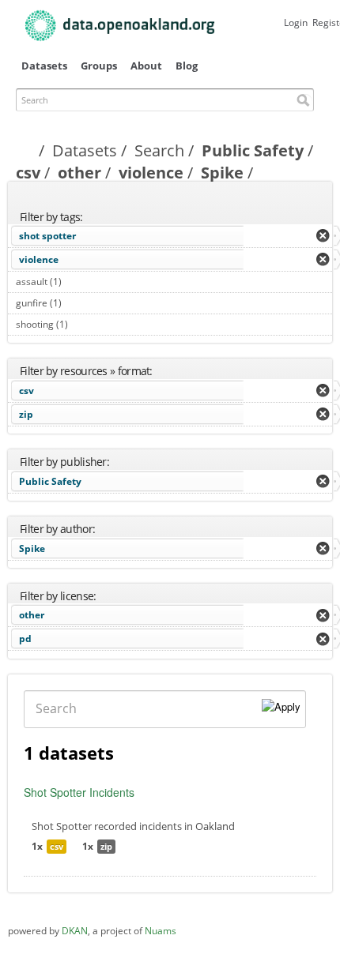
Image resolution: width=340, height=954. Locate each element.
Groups (99, 65)
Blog (187, 65)
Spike (222, 172)
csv (28, 172)
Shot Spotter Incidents (79, 792)
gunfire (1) (79, 303)
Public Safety (253, 150)
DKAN (75, 930)
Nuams (160, 930)
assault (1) (79, 281)
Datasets (44, 65)
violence (151, 172)
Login (296, 22)
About (146, 65)
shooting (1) (86, 324)
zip (26, 414)
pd (25, 638)
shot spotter (47, 235)
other (79, 172)
